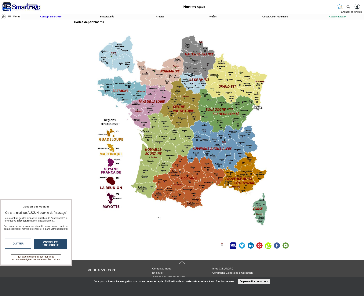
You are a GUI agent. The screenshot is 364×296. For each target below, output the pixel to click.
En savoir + (159, 272)
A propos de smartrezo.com (168, 276)
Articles (160, 16)
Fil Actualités (107, 16)
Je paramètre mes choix (254, 281)
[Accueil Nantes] (3, 16)
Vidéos (213, 16)
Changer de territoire (351, 12)
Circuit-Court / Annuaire (275, 16)
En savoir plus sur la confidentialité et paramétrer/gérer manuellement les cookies (36, 258)
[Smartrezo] (26, 7)
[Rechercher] (348, 6)
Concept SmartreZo (50, 16)
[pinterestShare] (259, 245)
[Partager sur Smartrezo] (233, 245)
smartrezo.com (101, 269)
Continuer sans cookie (50, 244)
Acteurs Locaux (337, 16)
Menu (16, 16)
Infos (222, 268)
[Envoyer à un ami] (285, 245)
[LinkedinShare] (250, 245)
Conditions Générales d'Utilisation (232, 272)
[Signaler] (224, 245)
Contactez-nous (161, 268)
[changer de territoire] (340, 6)
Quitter (18, 243)
